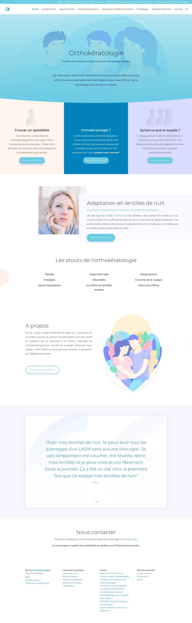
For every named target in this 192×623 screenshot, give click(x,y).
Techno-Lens (142, 576)
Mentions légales (32, 580)
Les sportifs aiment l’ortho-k (142, 2)
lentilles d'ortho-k (114, 215)
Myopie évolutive (67, 9)
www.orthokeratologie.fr (39, 570)
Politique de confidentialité (37, 583)
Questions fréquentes (161, 9)
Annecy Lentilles (144, 573)
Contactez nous (128, 539)
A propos (178, 9)
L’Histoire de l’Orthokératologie (117, 2)
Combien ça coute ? (96, 2)
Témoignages (142, 9)
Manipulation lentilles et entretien (117, 9)
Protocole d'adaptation (72, 579)
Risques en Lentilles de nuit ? (76, 2)
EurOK (140, 579)
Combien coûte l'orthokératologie (114, 576)
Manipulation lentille (72, 583)
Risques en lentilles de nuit (112, 573)
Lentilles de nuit (49, 9)
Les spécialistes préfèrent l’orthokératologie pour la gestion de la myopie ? (114, 595)
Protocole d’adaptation (88, 9)
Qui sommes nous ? (42, 370)
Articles (60, 2)
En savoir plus (32, 160)
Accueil (35, 9)
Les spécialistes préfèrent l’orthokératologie (171, 2)
